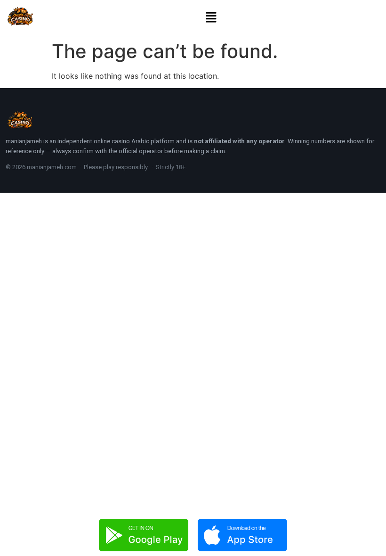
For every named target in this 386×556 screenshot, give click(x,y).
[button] (211, 18)
